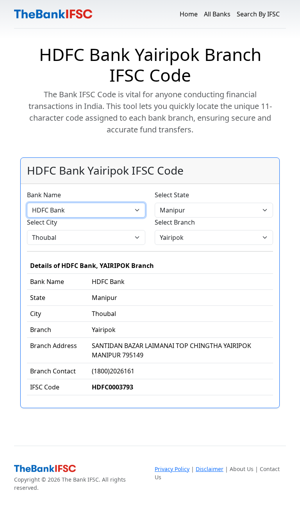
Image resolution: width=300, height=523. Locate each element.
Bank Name (44, 195)
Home (189, 14)
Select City (42, 222)
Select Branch (175, 222)
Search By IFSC (258, 14)
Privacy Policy (172, 469)
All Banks (217, 14)
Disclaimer (209, 469)
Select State (172, 195)
